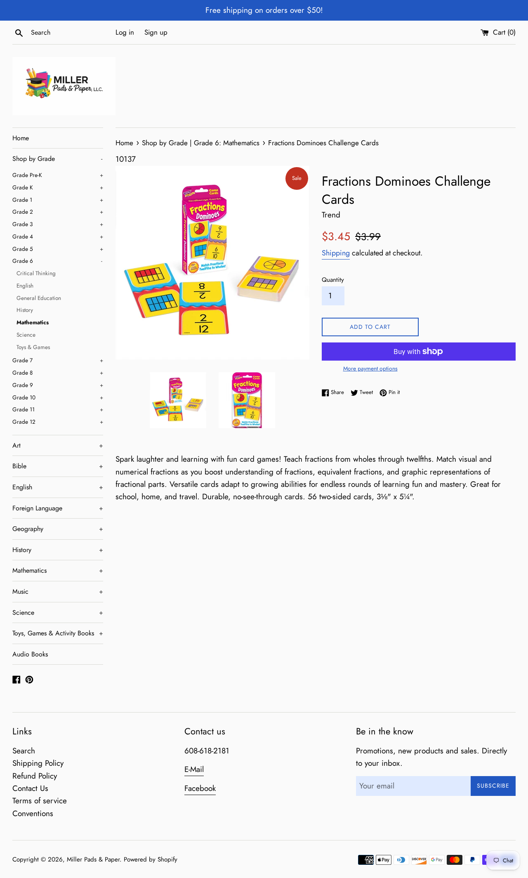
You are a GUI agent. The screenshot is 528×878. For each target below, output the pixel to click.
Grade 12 (57, 422)
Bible (57, 466)
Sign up (155, 32)
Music (57, 591)
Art (57, 445)
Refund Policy (34, 775)
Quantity (333, 279)
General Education (38, 298)
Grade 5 (57, 249)
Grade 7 (57, 360)
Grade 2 (57, 212)
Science (25, 334)
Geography (57, 528)
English (24, 285)
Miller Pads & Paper (93, 859)
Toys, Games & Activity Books (57, 633)
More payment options (370, 368)
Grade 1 (57, 200)
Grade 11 (57, 409)
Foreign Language (57, 508)
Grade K (57, 187)
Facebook (200, 788)
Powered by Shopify (150, 859)
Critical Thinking (36, 273)
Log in (125, 32)
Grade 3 (57, 224)
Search (23, 750)
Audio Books (30, 654)
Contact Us (30, 788)
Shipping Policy (38, 763)
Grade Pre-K (57, 175)
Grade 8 (57, 372)
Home (20, 138)
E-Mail (194, 769)
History (24, 310)
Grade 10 (57, 397)
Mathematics (32, 322)
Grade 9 (57, 385)
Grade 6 (57, 261)
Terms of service (39, 800)
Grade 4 (57, 236)
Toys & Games (33, 347)
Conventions (32, 813)
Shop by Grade (57, 158)
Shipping (336, 253)
